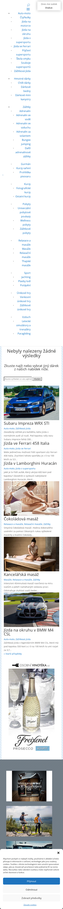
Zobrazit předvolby (32, 898)
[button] (58, 852)
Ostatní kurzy (23, 196)
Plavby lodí (24, 281)
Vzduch (26, 317)
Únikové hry (24, 293)
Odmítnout (31, 889)
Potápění (25, 285)
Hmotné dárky (22, 78)
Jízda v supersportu (25, 468)
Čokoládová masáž (21, 519)
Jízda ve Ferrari (22, 46)
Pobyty (27, 204)
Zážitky (27, 107)
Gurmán (26, 164)
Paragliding (24, 333)
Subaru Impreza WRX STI (26, 423)
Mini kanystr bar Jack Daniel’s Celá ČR (29, 786)
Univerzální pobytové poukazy (24, 212)
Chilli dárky (24, 82)
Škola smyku (23, 58)
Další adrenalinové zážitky (23, 152)
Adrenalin (25, 111)
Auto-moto (24, 13)
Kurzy (27, 184)
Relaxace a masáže (13, 524)
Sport (27, 273)
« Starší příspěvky (13, 653)
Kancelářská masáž (21, 574)
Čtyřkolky (25, 17)
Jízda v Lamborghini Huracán (30, 463)
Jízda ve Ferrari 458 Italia (26, 443)
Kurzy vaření (23, 168)
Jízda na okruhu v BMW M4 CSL (29, 632)
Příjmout (31, 881)
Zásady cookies (30, 905)
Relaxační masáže (33, 524)
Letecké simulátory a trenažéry (23, 325)
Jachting (26, 277)
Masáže (26, 248)
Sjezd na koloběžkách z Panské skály (29, 821)
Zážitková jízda (22, 71)
